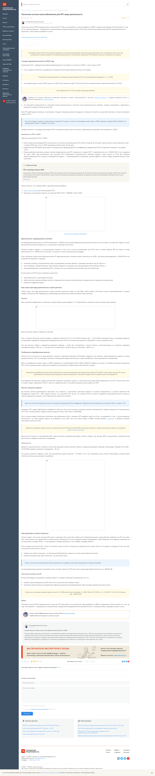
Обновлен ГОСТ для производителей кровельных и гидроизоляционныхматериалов (93, 732)
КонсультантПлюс (69, 613)
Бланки (5, 22)
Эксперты (6, 84)
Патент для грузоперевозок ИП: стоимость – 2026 (38, 728)
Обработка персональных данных (7, 94)
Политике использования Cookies (50, 772)
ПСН (59, 667)
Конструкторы (7, 39)
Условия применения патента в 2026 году (34, 37)
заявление (110, 419)
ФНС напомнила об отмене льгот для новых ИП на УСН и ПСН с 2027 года (101, 725)
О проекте (6, 80)
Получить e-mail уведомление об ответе (34, 706)
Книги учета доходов (31, 191)
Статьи (5, 18)
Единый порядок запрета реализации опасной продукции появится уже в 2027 (102, 736)
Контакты (6, 89)
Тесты (4, 44)
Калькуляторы (7, 35)
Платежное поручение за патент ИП (34, 734)
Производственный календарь (9, 49)
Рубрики (5, 76)
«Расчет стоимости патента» (75, 430)
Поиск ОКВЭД (7, 60)
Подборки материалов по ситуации (7, 70)
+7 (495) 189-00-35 (34, 760)
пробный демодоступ (100, 97)
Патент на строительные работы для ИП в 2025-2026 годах (41, 725)
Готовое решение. (48, 99)
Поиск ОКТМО (7, 64)
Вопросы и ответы (8, 31)
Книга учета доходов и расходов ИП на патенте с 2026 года (41, 731)
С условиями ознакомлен (39, 709)
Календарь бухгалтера (6, 55)
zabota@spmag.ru (120, 655)
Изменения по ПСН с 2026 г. (33, 40)
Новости (5, 14)
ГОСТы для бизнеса (9, 27)
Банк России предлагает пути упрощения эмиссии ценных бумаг (97, 728)
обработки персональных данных (40, 709)
